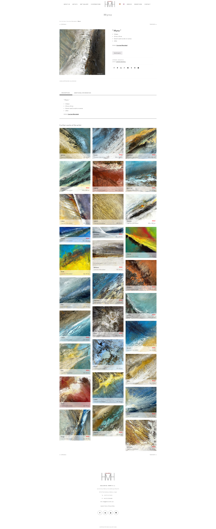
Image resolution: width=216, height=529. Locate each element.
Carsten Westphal (72, 21)
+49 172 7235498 (108, 498)
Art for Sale (62, 21)
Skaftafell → (153, 24)
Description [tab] (66, 92)
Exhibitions (138, 4)
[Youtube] (111, 513)
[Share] (114, 68)
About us (67, 4)
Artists (75, 4)
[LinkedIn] (105, 513)
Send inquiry (117, 53)
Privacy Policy (111, 506)
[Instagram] (116, 513)
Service (129, 4)
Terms (106, 506)
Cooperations (96, 4)
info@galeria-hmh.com (108, 501)
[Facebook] (100, 513)
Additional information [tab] (82, 92)
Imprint (102, 506)
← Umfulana (62, 24)
